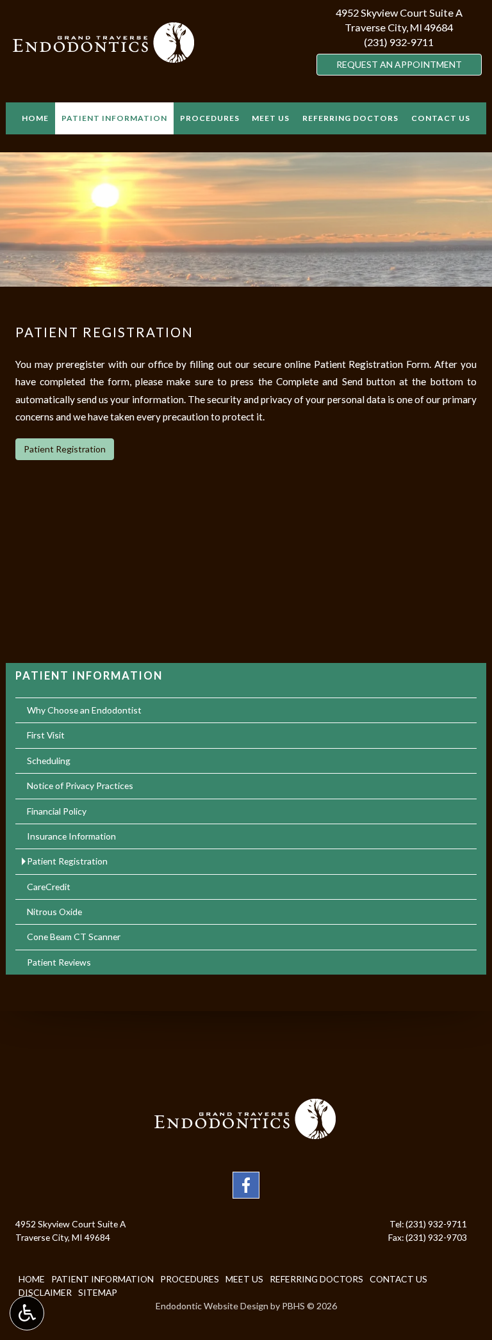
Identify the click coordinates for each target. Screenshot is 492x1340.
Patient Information (114, 118)
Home (35, 118)
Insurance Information (71, 836)
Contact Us (440, 118)
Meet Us (271, 118)
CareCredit (48, 886)
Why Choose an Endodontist (84, 710)
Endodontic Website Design (212, 1305)
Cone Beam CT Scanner (73, 936)
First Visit (46, 735)
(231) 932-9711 (399, 42)
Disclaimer (45, 1292)
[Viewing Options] (27, 1313)
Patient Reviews (59, 962)
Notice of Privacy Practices (80, 785)
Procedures (210, 118)
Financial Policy (56, 811)
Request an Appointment (399, 64)
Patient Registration (65, 448)
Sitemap (97, 1292)
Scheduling (48, 760)
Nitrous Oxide (54, 911)
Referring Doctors (350, 118)
